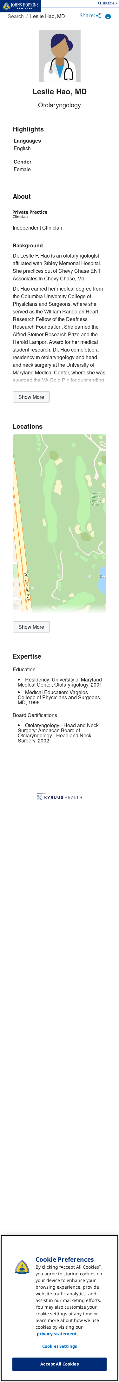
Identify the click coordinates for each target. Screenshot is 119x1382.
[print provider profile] (108, 16)
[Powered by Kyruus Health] (59, 797)
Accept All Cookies (59, 1364)
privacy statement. (57, 1334)
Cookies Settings (59, 1346)
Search (16, 16)
